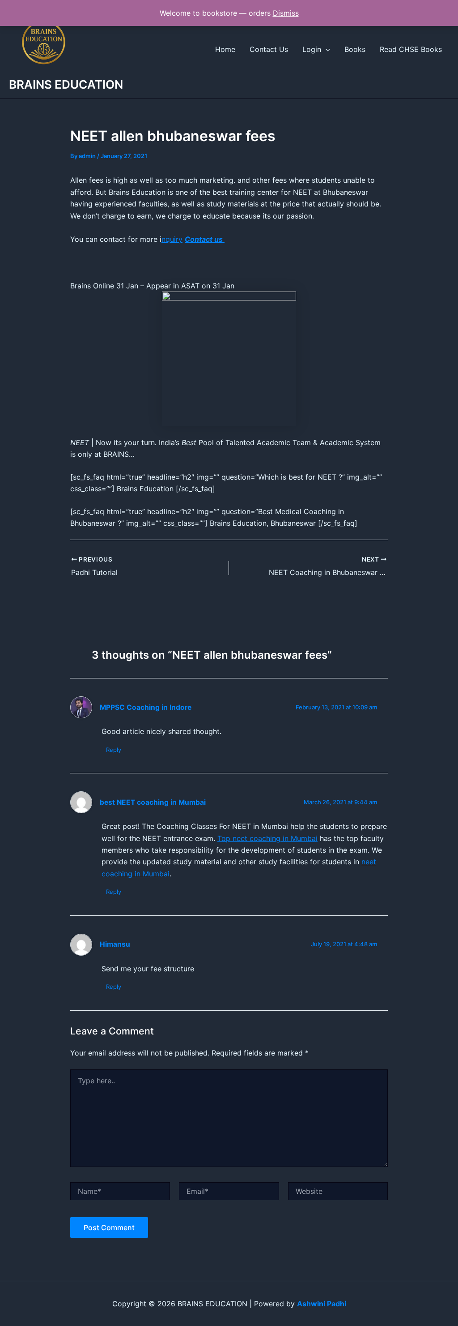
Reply (113, 749)
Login (311, 49)
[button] (325, 49)
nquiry (171, 239)
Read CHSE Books (411, 49)
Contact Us (269, 49)
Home (225, 49)
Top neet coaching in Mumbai (267, 838)
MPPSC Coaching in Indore (145, 707)
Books (354, 49)
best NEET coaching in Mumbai (153, 802)
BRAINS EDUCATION (66, 84)
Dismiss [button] (286, 13)
